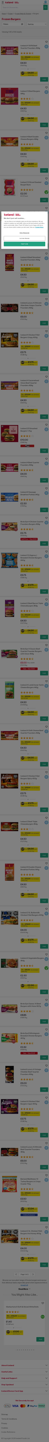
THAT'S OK (24, 244)
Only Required (24, 232)
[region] (24, 230)
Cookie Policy (39, 227)
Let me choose (24, 238)
